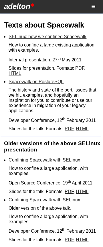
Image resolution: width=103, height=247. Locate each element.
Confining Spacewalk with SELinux (44, 159)
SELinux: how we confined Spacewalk (47, 36)
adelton (17, 6)
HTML (15, 73)
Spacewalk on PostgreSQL (36, 81)
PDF (79, 68)
